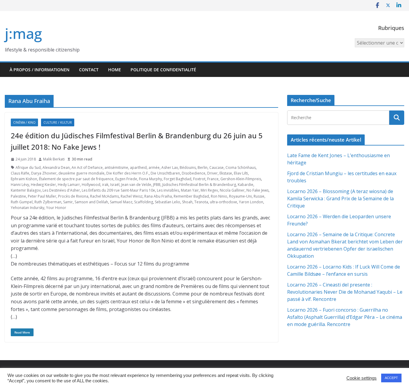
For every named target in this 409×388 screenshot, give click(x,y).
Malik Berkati (54, 159)
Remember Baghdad (191, 196)
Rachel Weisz (132, 196)
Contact (89, 69)
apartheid (138, 167)
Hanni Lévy (20, 184)
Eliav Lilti (241, 173)
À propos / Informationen (39, 69)
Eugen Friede (126, 178)
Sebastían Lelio (167, 201)
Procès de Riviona (73, 196)
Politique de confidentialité (163, 69)
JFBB (156, 184)
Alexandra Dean (56, 167)
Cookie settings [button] (361, 378)
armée (154, 167)
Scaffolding (143, 201)
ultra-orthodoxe (223, 201)
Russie (259, 196)
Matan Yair (190, 190)
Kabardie (245, 184)
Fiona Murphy (150, 178)
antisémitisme (116, 167)
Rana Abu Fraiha (158, 196)
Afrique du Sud (28, 167)
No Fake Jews (257, 190)
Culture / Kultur (57, 122)
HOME (114, 69)
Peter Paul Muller (42, 196)
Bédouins (188, 167)
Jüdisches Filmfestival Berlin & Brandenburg (199, 184)
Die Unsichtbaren (165, 173)
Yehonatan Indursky (27, 207)
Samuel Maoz (121, 201)
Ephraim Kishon (24, 178)
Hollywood (91, 184)
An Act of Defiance (87, 167)
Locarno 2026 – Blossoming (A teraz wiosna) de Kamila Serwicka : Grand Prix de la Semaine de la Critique (340, 198)
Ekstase (225, 173)
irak (105, 184)
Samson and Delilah (91, 201)
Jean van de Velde (136, 184)
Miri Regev (209, 190)
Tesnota (201, 201)
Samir (68, 201)
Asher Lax (169, 167)
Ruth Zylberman (47, 201)
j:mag (23, 33)
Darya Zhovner (44, 173)
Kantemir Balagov (26, 190)
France (213, 178)
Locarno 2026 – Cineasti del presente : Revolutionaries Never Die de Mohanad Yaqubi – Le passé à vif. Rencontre (344, 291)
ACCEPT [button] (391, 378)
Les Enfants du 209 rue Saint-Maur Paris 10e (118, 190)
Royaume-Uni (240, 196)
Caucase (216, 167)
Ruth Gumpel (22, 201)
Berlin (202, 167)
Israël (114, 184)
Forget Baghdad (177, 178)
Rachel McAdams (104, 196)
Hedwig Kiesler (43, 184)
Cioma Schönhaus (240, 167)
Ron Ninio (219, 196)
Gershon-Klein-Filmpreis (240, 178)
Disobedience (193, 173)
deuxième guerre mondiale (81, 173)
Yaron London (251, 201)
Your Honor (56, 207)
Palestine (18, 196)
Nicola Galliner (232, 190)
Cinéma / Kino (24, 122)
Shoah (187, 201)
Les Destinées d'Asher (61, 190)
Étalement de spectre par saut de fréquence (76, 178)
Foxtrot (199, 178)
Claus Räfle (20, 173)
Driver (212, 173)
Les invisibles (168, 190)
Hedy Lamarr (69, 184)
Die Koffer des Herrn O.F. (127, 173)
